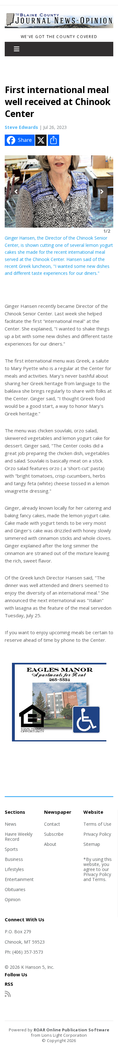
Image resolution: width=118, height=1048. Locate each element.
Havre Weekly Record (18, 836)
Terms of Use (97, 824)
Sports (11, 849)
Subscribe (54, 834)
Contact (52, 824)
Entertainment (19, 879)
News (10, 824)
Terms (98, 879)
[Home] (59, 28)
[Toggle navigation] (17, 49)
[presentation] (16, 191)
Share (25, 139)
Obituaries (15, 889)
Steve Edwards (21, 127)
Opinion (12, 899)
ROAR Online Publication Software (71, 1030)
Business (14, 859)
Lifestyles (14, 869)
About (50, 844)
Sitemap (91, 844)
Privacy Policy (97, 834)
